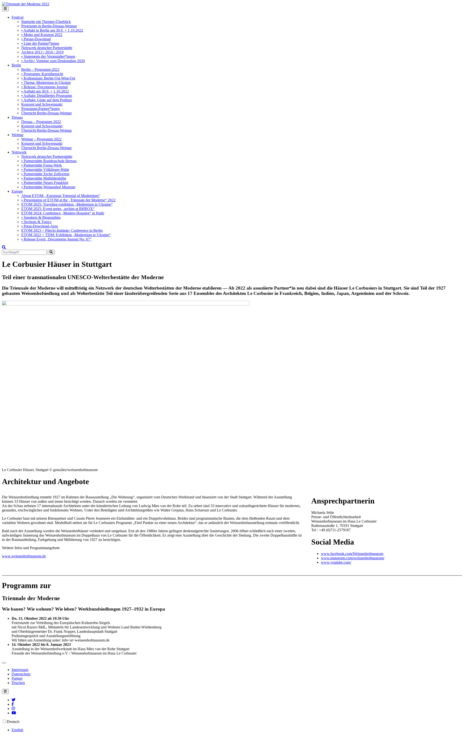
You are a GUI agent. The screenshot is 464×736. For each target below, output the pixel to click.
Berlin (16, 65)
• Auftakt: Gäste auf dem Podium (46, 100)
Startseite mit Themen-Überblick (46, 22)
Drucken (18, 683)
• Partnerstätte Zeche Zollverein (45, 174)
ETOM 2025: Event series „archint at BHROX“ (58, 209)
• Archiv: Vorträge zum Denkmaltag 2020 (53, 61)
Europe (17, 191)
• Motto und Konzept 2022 (41, 35)
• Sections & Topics (36, 222)
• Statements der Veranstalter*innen (48, 56)
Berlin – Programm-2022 (40, 69)
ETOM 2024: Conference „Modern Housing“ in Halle (62, 213)
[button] (4, 247)
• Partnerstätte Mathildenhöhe (43, 178)
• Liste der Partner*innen (40, 43)
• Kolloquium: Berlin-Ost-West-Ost (48, 78)
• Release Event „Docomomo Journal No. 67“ (56, 239)
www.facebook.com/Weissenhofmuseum (352, 554)
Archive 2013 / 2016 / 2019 (42, 52)
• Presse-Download (36, 39)
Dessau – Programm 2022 (41, 122)
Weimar (17, 135)
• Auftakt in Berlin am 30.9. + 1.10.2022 (52, 30)
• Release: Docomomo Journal (44, 87)
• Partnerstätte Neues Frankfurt (44, 183)
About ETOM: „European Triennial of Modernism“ (60, 196)
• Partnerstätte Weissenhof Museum (48, 187)
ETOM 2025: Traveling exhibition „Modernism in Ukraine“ (67, 204)
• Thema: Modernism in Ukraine (46, 82)
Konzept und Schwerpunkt (41, 104)
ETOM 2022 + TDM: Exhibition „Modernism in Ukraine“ (66, 235)
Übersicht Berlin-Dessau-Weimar (46, 113)
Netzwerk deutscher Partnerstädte (46, 48)
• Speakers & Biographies (41, 217)
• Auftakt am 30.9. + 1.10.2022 (45, 91)
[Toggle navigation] (5, 8)
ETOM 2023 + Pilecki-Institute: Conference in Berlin (62, 230)
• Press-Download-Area (39, 226)
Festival (17, 17)
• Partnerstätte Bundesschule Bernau (49, 161)
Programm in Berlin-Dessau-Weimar (49, 26)
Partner (17, 678)
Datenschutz (21, 674)
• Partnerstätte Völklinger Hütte (45, 170)
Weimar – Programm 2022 (41, 139)
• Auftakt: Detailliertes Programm (46, 96)
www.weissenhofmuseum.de (24, 556)
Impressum (20, 670)
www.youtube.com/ (336, 562)
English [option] (17, 730)
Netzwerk (19, 152)
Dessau (17, 117)
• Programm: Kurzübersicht (42, 74)
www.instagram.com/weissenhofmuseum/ (352, 558)
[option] (237, 730)
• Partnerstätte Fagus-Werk (41, 165)
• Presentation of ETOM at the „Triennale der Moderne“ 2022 (68, 200)
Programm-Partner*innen (40, 109)
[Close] (4, 662)
